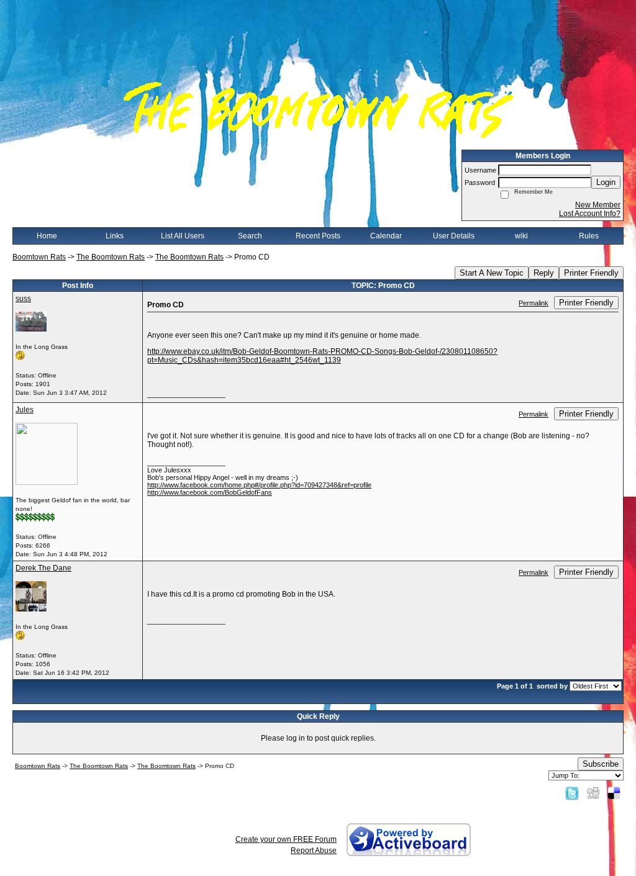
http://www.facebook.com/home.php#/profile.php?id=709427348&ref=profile (259, 485)
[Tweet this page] (572, 792)
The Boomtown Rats (110, 257)
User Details (454, 236)
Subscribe (601, 764)
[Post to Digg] (593, 792)
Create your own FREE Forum (286, 839)
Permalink (533, 303)
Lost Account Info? (589, 213)
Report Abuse (314, 850)
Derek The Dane (43, 568)
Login (606, 182)
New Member (597, 205)
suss (23, 298)
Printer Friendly (591, 273)
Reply (544, 273)
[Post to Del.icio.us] (614, 792)
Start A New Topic (492, 273)
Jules (25, 409)
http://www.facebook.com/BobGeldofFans (209, 492)
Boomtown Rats (39, 257)
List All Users (182, 236)
